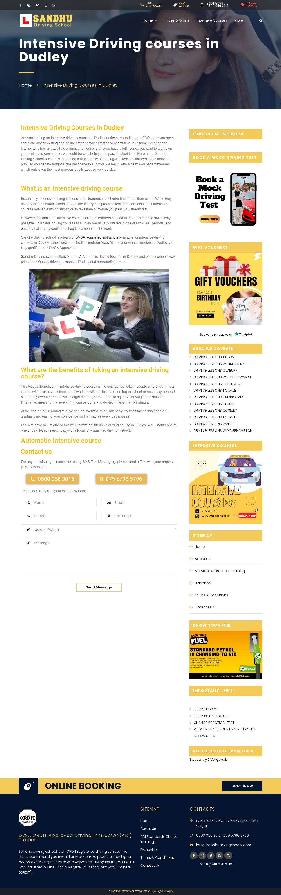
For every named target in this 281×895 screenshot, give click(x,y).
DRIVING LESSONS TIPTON (214, 357)
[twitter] (211, 855)
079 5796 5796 (236, 835)
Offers (251, 5)
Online (184, 5)
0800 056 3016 (218, 6)
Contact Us (204, 607)
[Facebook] (20, 5)
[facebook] (194, 855)
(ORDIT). (25, 872)
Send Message (99, 587)
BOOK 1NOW (242, 785)
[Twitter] (37, 5)
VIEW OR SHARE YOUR (211, 729)
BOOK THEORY (205, 709)
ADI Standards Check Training (220, 570)
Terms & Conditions (211, 595)
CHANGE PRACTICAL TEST (214, 722)
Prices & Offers (177, 20)
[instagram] (202, 855)
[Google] (46, 5)
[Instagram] (29, 5)
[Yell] (53, 5)
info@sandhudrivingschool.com (223, 844)
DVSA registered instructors (96, 237)
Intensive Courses (212, 20)
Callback (153, 5)
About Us (202, 558)
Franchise (203, 583)
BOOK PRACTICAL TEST (212, 716)
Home (148, 20)
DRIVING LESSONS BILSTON (215, 403)
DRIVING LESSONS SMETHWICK (218, 383)
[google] (219, 855)
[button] (52, 479)
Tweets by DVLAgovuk (208, 759)
